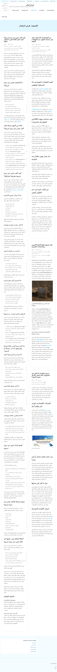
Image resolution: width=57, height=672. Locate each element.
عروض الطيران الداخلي (36, 384)
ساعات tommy (47, 345)
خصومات (43, 255)
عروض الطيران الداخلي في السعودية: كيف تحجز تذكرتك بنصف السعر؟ (41, 375)
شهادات (5, 49)
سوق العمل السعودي (11, 49)
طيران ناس (47, 410)
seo (55, 668)
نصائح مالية (6, 46)
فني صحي (34, 642)
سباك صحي (33, 645)
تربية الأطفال (16, 46)
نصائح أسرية (37, 1)
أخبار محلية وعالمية (5, 1)
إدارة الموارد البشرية (17, 48)
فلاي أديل (50, 518)
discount (47, 255)
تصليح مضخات (33, 649)
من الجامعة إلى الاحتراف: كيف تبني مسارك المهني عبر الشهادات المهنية (42, 39)
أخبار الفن (5, 10)
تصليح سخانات (33, 651)
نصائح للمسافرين (35, 253)
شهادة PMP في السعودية (36, 51)
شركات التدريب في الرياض (17, 189)
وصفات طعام (52, 1)
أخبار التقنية (5, 3)
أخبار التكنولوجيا (4, 5)
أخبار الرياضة (5, 7)
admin (5, 44)
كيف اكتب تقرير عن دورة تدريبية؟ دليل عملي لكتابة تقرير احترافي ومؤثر (14, 39)
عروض (36, 255)
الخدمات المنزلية (13, 1)
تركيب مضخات (33, 647)
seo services (53, 663)
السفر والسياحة (21, 1)
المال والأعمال (29, 1)
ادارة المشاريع (9, 48)
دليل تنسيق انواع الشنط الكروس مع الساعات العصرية (42, 245)
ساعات (39, 255)
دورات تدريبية (46, 49)
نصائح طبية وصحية (44, 1)
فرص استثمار (11, 46)
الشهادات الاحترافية (43, 88)
